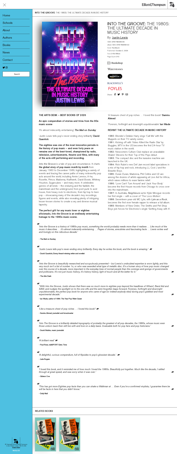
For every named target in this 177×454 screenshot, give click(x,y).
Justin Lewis (120, 37)
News (6, 52)
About (6, 30)
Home (6, 15)
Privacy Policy (16, 447)
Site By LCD (16, 450)
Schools (8, 22)
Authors (7, 37)
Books (6, 45)
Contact (8, 59)
